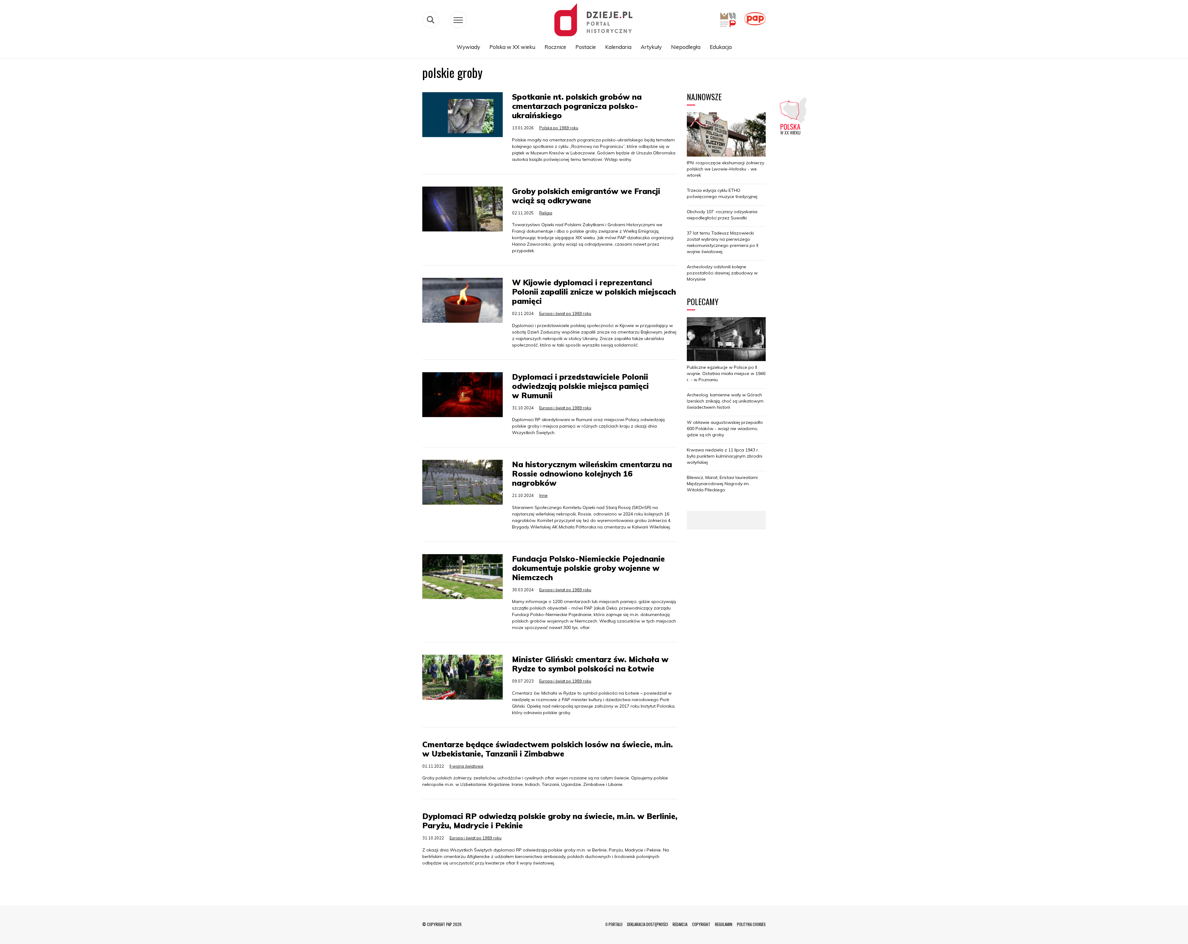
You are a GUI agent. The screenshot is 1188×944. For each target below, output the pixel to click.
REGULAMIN (723, 924)
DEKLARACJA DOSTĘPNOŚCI (647, 924)
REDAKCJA (680, 924)
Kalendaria (618, 47)
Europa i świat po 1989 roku (565, 313)
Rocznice (555, 47)
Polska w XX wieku (512, 47)
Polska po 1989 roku (558, 127)
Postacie (585, 47)
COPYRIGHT (701, 924)
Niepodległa (685, 47)
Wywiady (468, 47)
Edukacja (721, 47)
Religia (545, 212)
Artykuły (651, 47)
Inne (543, 495)
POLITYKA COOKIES (751, 924)
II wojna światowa (466, 766)
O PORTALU (613, 924)
